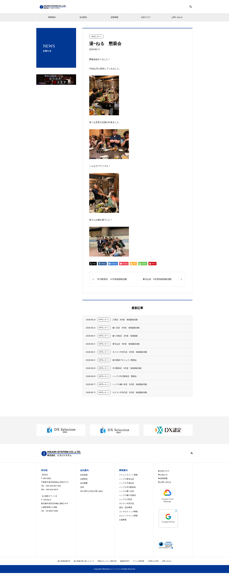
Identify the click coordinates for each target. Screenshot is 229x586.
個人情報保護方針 (64, 561)
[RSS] (192, 453)
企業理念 (84, 479)
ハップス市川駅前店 (127, 487)
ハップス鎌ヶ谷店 (126, 491)
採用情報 (114, 17)
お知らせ (164, 474)
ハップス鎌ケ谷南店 (127, 495)
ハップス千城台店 (126, 483)
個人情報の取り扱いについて (84, 561)
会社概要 (84, 483)
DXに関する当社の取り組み (91, 491)
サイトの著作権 (138, 561)
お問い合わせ (177, 17)
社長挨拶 (84, 474)
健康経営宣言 (125, 561)
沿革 (82, 487)
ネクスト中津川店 (126, 503)
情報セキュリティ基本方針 (107, 561)
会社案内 (83, 17)
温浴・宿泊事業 (125, 507)
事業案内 (52, 17)
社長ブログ (145, 17)
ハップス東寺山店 (126, 479)
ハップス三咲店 (125, 499)
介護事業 (123, 519)
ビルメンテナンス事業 (128, 515)
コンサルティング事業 (128, 511)
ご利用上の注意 (152, 561)
